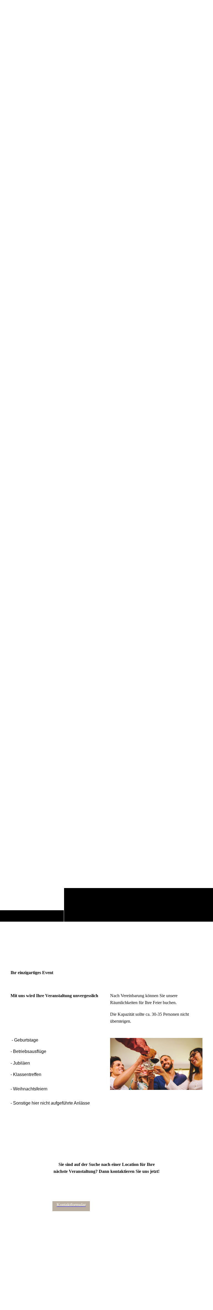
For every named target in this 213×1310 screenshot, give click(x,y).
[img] (106, 476)
